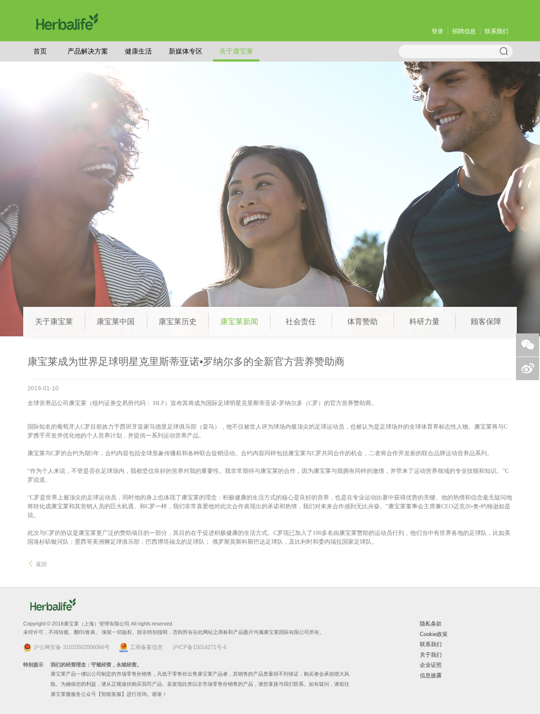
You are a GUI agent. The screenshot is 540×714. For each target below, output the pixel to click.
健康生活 (138, 51)
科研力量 (424, 321)
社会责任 (301, 321)
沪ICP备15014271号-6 (200, 647)
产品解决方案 (88, 51)
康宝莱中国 (116, 321)
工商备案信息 (146, 647)
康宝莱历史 (178, 321)
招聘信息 (464, 31)
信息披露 (431, 675)
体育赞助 (362, 321)
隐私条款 (431, 623)
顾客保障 (486, 321)
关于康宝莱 (236, 51)
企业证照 (431, 665)
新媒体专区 (185, 51)
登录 (437, 31)
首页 (40, 51)
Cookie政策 (434, 634)
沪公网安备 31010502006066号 (72, 647)
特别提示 (33, 665)
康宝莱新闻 (239, 321)
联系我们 (496, 31)
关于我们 (431, 655)
